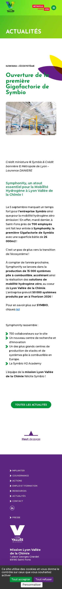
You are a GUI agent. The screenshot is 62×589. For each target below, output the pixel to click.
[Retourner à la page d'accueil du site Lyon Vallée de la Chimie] (10, 7)
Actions (17, 480)
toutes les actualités (31, 404)
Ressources (19, 491)
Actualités (18, 496)
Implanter (18, 470)
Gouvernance (20, 475)
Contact (17, 501)
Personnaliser (31, 584)
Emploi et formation (24, 486)
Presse (16, 517)
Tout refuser (43, 579)
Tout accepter (20, 579)
